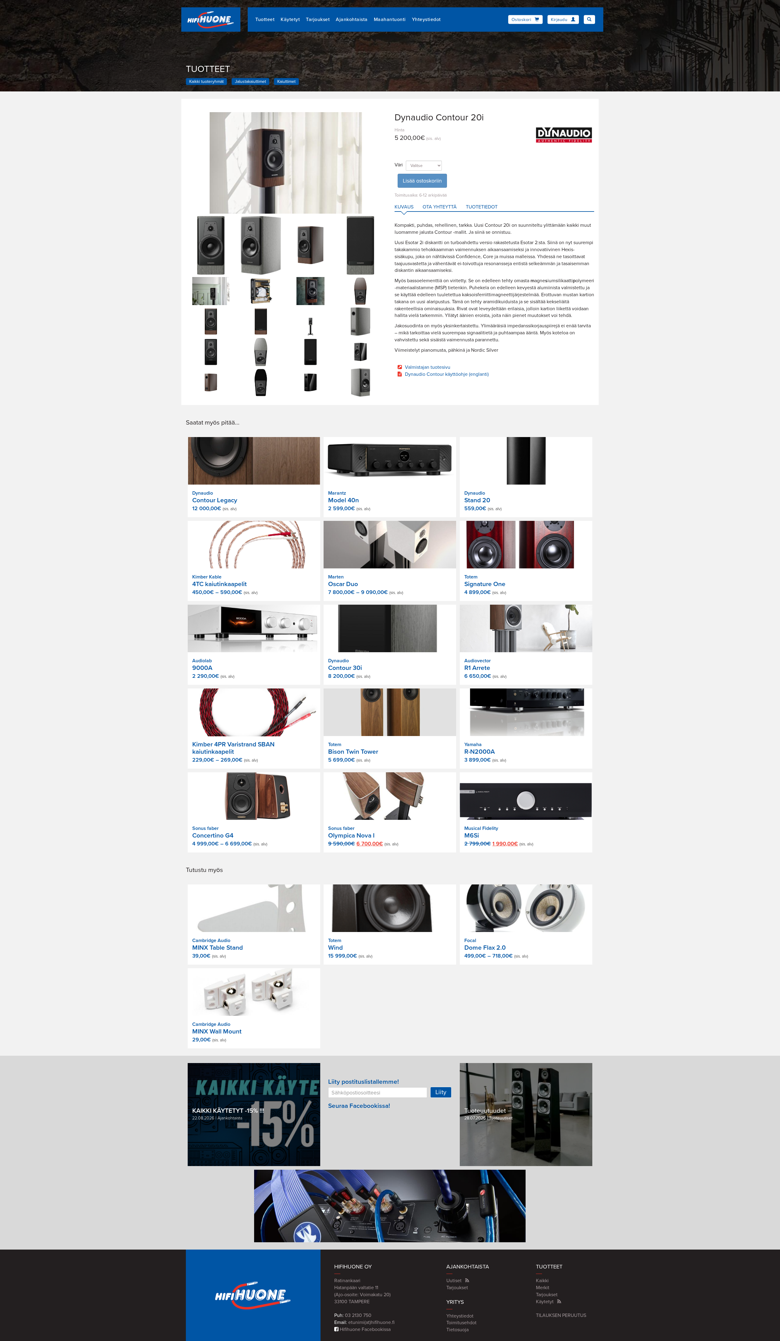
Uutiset (454, 1281)
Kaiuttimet (286, 81)
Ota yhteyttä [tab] (440, 207)
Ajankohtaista (352, 19)
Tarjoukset (318, 19)
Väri (399, 165)
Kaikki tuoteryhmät (206, 81)
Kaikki (542, 1281)
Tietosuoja (457, 1330)
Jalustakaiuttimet (250, 81)
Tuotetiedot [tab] (482, 207)
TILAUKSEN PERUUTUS (561, 1315)
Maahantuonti (390, 19)
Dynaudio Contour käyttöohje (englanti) (447, 374)
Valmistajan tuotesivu (427, 367)
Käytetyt (290, 19)
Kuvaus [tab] (404, 207)
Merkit (542, 1288)
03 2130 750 (358, 1315)
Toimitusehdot (461, 1323)
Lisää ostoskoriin (422, 180)
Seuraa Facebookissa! (359, 1106)
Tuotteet (265, 19)
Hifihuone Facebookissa (365, 1329)
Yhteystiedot (426, 19)
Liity (440, 1092)
